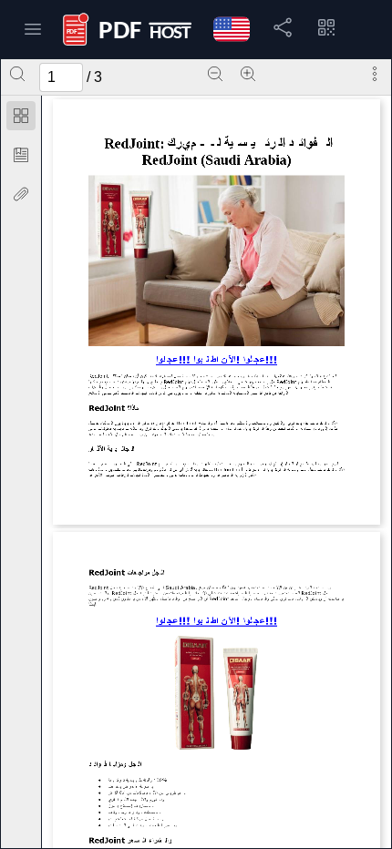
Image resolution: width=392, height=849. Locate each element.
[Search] (17, 73)
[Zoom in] (248, 73)
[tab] (21, 118)
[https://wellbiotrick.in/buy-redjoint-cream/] (216, 363)
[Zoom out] (215, 73)
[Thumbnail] (21, 115)
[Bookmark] (21, 154)
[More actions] (374, 73)
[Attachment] (21, 194)
